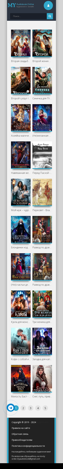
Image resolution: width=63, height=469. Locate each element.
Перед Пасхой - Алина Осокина (42, 173)
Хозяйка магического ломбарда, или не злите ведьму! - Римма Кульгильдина (21, 135)
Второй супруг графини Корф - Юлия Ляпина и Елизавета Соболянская (21, 98)
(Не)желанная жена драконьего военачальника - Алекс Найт (42, 135)
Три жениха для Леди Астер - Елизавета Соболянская (42, 322)
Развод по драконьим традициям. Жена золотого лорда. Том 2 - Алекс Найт (42, 247)
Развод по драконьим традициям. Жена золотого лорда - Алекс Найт (42, 284)
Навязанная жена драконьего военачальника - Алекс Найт (21, 173)
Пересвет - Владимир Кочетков (42, 210)
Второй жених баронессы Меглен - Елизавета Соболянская (42, 61)
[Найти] (50, 16)
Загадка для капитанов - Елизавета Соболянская (42, 359)
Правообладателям (22, 439)
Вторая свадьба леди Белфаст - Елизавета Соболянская (21, 61)
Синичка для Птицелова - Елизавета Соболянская (42, 98)
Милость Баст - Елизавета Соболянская (21, 396)
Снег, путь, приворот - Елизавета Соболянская (42, 396)
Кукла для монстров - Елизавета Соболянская (21, 322)
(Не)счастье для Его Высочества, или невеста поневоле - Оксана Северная (21, 284)
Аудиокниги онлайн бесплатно (30, 424)
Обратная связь (20, 434)
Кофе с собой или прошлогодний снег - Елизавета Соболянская (21, 359)
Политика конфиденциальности (28, 445)
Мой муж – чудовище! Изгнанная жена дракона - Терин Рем (21, 210)
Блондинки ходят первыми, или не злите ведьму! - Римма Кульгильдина (21, 247)
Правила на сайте (21, 428)
